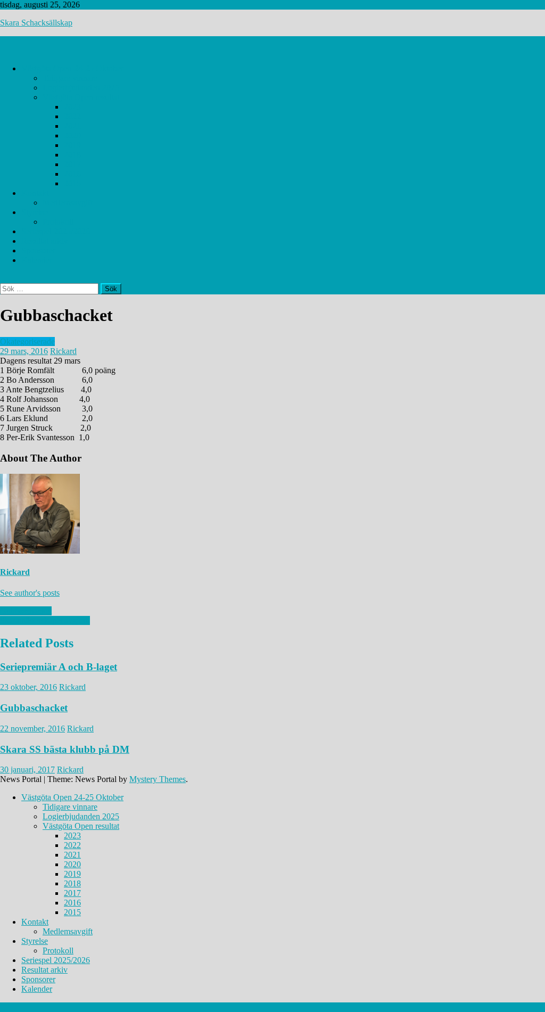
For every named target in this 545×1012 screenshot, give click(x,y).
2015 (72, 183)
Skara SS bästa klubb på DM (64, 749)
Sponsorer (38, 250)
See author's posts (30, 592)
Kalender (36, 260)
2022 (72, 116)
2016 (72, 173)
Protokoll (58, 221)
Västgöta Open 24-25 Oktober (72, 68)
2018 (72, 154)
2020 (72, 135)
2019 (72, 145)
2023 (72, 106)
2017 (72, 164)
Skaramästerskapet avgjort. (45, 620)
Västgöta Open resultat (81, 97)
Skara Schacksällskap (36, 22)
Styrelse (34, 212)
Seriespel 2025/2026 (55, 231)
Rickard (63, 351)
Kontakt (34, 193)
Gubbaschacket (26, 610)
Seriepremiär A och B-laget (58, 666)
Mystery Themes (157, 779)
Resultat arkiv (44, 240)
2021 (72, 125)
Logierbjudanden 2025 (81, 87)
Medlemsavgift (68, 202)
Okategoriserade (27, 341)
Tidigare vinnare (70, 78)
